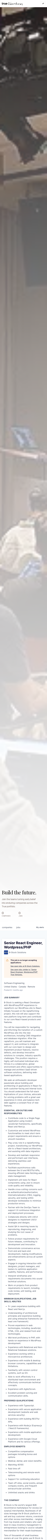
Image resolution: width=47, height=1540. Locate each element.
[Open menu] (43, 3)
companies (7, 927)
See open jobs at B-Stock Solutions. (25, 966)
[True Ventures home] (12, 3)
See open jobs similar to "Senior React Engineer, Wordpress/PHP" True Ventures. (24, 972)
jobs (18, 927)
